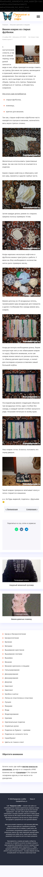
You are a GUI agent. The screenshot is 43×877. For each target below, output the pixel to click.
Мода (7, 710)
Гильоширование (12, 670)
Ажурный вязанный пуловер (21, 585)
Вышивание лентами (13, 654)
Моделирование (12, 714)
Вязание (8, 662)
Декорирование (11, 674)
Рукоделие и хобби (17, 16)
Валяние (8, 642)
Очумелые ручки (12, 726)
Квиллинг (9, 686)
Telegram (26, 529)
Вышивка (9, 658)
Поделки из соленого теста (16, 734)
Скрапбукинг (10, 738)
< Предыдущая (11, 509)
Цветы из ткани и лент (14, 742)
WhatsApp (16, 529)
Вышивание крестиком (14, 650)
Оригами (8, 718)
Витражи (8, 646)
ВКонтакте (21, 529)
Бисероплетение (12, 638)
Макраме (8, 706)
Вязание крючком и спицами (17, 666)
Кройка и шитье (11, 694)
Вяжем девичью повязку (21, 619)
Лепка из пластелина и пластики (19, 698)
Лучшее (8, 702)
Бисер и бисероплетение (15, 634)
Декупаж (8, 682)
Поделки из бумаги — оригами (17, 730)
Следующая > (32, 509)
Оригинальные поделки (15, 722)
